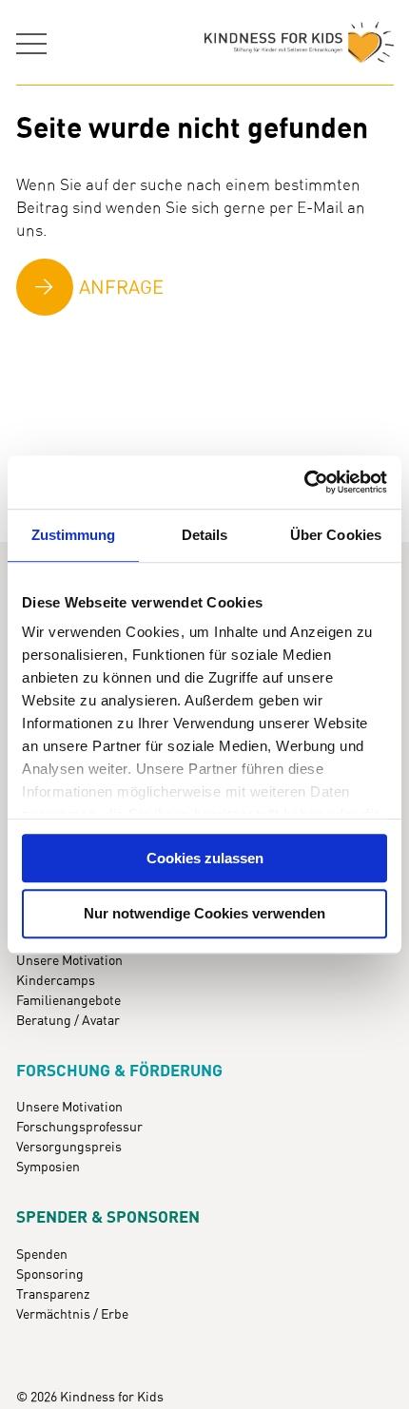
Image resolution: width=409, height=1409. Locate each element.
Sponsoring (50, 1275)
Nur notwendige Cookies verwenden (204, 914)
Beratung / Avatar (68, 1021)
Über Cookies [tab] (335, 535)
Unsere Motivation (69, 961)
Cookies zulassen (204, 858)
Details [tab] (205, 535)
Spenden (42, 1255)
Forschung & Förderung (119, 1071)
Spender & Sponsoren (108, 1218)
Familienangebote (68, 1001)
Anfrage (121, 288)
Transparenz (52, 1295)
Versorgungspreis (69, 1147)
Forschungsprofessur (79, 1127)
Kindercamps (55, 981)
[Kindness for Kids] (299, 43)
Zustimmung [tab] (73, 535)
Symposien (48, 1167)
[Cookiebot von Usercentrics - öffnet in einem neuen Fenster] (304, 482)
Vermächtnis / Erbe (72, 1315)
